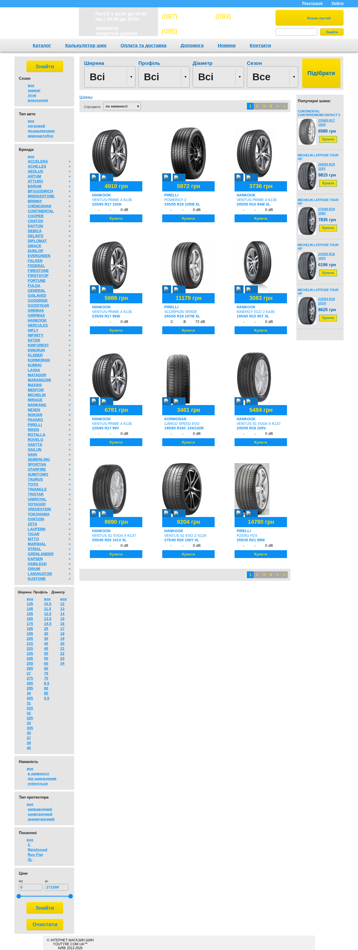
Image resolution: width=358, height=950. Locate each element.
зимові (34, 90)
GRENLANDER (40, 554)
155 (30, 614)
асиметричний (41, 819)
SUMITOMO (38, 474)
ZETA (32, 524)
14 (62, 614)
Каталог (42, 45)
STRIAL (34, 549)
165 (30, 619)
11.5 (47, 609)
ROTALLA (36, 435)
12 (62, 604)
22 (62, 653)
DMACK (34, 246)
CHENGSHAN (39, 206)
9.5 (46, 698)
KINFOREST (38, 345)
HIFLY (33, 330)
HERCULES (38, 325)
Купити (328, 139)
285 (30, 683)
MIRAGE (35, 400)
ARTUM (34, 176)
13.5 (47, 619)
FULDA (34, 285)
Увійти (338, 3)
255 (30, 663)
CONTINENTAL (41, 211)
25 (46, 629)
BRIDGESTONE (41, 196)
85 (46, 693)
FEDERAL (36, 266)
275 (30, 678)
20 (62, 643)
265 (30, 668)
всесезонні (38, 100)
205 (30, 638)
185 (30, 629)
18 (62, 634)
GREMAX (36, 310)
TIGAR (33, 534)
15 (62, 619)
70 (46, 673)
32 (29, 713)
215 (30, 643)
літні (32, 95)
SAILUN (34, 449)
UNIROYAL (37, 499)
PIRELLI (35, 425)
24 (62, 663)
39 (29, 743)
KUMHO (35, 365)
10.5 (47, 604)
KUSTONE (37, 579)
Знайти (332, 32)
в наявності (38, 773)
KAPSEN (35, 559)
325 (30, 718)
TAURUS (35, 479)
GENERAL (37, 290)
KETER (34, 340)
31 (29, 703)
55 (46, 658)
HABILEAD (37, 564)
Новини (227, 45)
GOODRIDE (38, 300)
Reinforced (37, 849)
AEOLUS (35, 171)
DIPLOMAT (37, 241)
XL (30, 859)
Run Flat (35, 854)
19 (62, 638)
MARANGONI (39, 380)
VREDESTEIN (39, 509)
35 (29, 733)
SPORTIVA (37, 464)
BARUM (34, 186)
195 (30, 634)
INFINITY (35, 335)
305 (30, 698)
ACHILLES (37, 166)
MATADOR (37, 375)
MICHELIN (37, 395)
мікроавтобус (40, 136)
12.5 (47, 614)
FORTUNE (37, 280)
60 (46, 663)
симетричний (40, 814)
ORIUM (34, 569)
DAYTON (35, 226)
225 (30, 648)
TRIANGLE (37, 489)
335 (30, 728)
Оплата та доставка (143, 45)
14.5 (47, 624)
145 (30, 609)
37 (29, 738)
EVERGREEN (39, 256)
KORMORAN (39, 360)
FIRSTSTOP (38, 276)
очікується (38, 783)
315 (30, 708)
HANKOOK (37, 320)
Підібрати (321, 73)
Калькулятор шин (85, 45)
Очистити (44, 924)
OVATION (36, 519)
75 (46, 678)
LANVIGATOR (40, 574)
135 (30, 604)
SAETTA (35, 444)
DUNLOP (35, 251)
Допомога (192, 45)
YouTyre (43, 24)
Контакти (260, 45)
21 (62, 648)
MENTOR (36, 390)
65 (46, 668)
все (31, 85)
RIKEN (33, 430)
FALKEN (35, 261)
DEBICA (35, 231)
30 (29, 693)
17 (62, 629)
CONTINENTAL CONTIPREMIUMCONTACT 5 (319, 113)
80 (46, 688)
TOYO (33, 484)
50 (46, 653)
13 (62, 609)
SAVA (32, 454)
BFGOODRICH (40, 191)
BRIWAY (35, 201)
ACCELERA (38, 161)
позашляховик (41, 131)
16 (62, 624)
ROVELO (35, 439)
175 (30, 624)
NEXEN (34, 410)
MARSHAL (37, 544)
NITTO (33, 539)
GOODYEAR (38, 305)
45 (46, 648)
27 (29, 673)
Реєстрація (312, 3)
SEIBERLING (39, 459)
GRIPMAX (36, 315)
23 (62, 658)
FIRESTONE (38, 271)
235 (30, 653)
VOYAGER (37, 504)
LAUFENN (36, 529)
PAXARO (35, 420)
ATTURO (35, 181)
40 (29, 748)
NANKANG (37, 405)
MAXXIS (35, 385)
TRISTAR (36, 494)
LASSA (34, 370)
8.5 (46, 683)
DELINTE (36, 236)
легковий (36, 126)
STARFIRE (37, 469)
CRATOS (35, 221)
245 (30, 658)
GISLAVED (37, 295)
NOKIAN (35, 415)
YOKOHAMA (39, 514)
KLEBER (35, 355)
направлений (40, 809)
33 (29, 723)
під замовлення (42, 778)
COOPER (36, 216)
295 (30, 688)
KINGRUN (36, 350)
